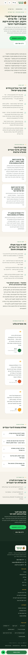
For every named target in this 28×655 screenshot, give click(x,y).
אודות (25, 572)
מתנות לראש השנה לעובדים (19, 598)
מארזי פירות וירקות (7, 633)
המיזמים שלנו (23, 574)
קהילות (24, 577)
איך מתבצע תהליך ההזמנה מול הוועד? (16, 464)
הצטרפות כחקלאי (22, 608)
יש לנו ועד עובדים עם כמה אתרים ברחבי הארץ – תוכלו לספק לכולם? (15, 442)
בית (25, 9)
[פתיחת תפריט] (5, 2)
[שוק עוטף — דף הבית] (22, 2)
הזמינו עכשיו (16, 652)
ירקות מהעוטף (11, 629)
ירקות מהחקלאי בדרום (20, 633)
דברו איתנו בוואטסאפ (18, 38)
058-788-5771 (19, 43)
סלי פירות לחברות (22, 592)
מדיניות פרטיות (16, 645)
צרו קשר (24, 585)
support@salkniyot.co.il (18, 562)
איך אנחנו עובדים (22, 613)
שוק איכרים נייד (21, 629)
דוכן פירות (22, 626)
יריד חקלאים (6, 626)
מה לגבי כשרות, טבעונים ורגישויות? (17, 449)
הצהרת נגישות (8, 645)
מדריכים (24, 582)
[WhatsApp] (3, 652)
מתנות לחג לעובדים (21, 595)
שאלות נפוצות (23, 616)
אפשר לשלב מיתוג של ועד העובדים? (17, 457)
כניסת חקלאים (22, 610)
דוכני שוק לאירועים (21, 600)
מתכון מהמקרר (21, 636)
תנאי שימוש (23, 645)
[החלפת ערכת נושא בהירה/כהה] (9, 2)
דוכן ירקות (14, 626)
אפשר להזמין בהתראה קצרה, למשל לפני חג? (16, 434)
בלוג (25, 580)
